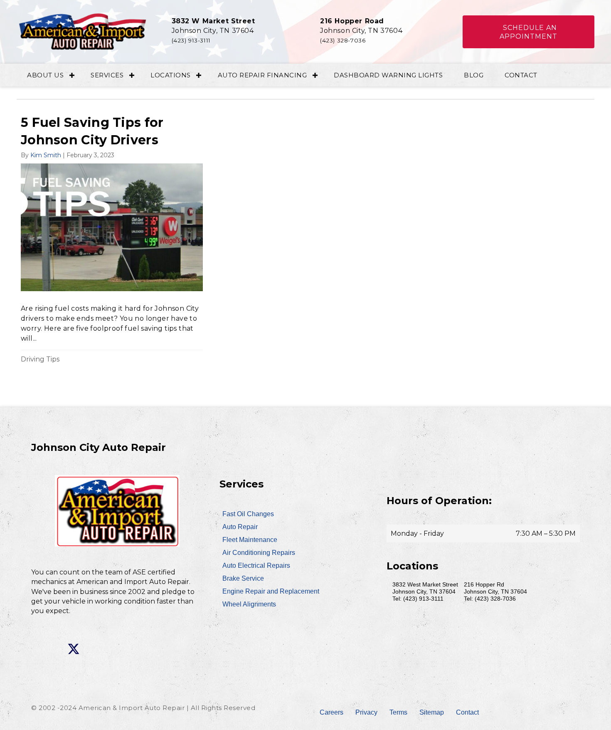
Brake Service (243, 578)
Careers (331, 712)
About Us (45, 75)
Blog (473, 75)
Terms (398, 712)
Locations (170, 75)
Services (107, 75)
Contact (521, 75)
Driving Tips (40, 359)
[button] (529, 32)
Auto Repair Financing (262, 75)
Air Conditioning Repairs (258, 552)
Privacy (366, 712)
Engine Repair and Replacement (270, 591)
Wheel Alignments (249, 604)
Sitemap (431, 712)
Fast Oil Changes (248, 513)
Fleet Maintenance (249, 539)
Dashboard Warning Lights (388, 75)
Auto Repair (240, 526)
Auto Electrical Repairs (256, 565)
